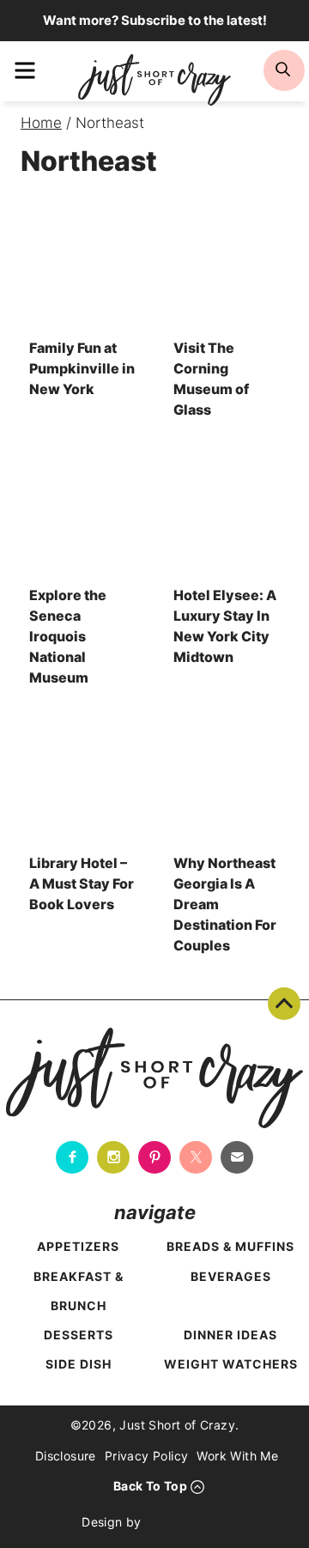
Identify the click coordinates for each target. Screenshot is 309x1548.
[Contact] (237, 1157)
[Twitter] (195, 1157)
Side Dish (78, 1364)
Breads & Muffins (230, 1246)
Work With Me (237, 1455)
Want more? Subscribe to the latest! (155, 20)
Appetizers (78, 1246)
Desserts (78, 1334)
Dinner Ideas (230, 1334)
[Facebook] (72, 1157)
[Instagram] (113, 1157)
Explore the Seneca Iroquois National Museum (67, 636)
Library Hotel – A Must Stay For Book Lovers (81, 883)
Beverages (231, 1276)
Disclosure (65, 1455)
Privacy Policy (147, 1455)
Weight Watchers (231, 1364)
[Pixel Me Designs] (188, 1522)
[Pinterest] (154, 1157)
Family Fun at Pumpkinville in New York (82, 368)
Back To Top (284, 1003)
